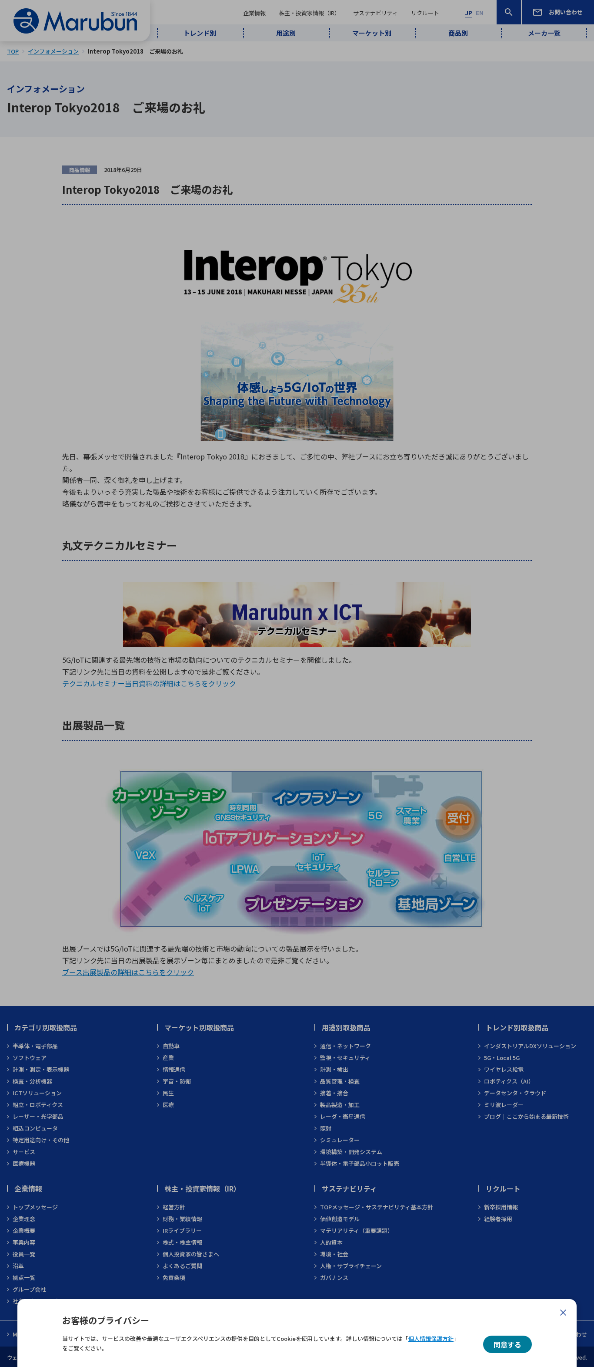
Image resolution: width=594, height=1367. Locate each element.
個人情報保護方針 (431, 1338)
